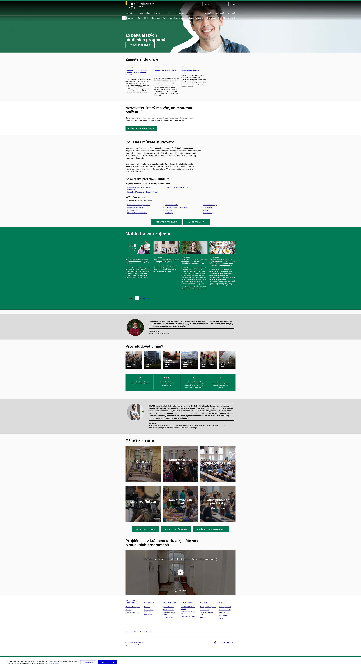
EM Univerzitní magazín (133, 607)
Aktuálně (149, 603)
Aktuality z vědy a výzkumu (208, 607)
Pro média (147, 607)
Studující (208, 13)
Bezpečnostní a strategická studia (138, 205)
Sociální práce (207, 207)
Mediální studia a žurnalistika (137, 213)
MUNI (135, 631)
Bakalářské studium (168, 610)
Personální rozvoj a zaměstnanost (176, 207)
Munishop (128, 610)
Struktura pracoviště (225, 607)
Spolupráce (187, 603)
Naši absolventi (223, 615)
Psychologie (169, 213)
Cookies (138, 645)
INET (130, 631)
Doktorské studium (168, 617)
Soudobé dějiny (208, 213)
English (232, 4)
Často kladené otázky (159, 18)
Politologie (168, 210)
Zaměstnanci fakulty (225, 610)
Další (144, 298)
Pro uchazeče (170, 603)
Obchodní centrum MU (132, 612)
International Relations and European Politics (142, 192)
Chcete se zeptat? (213, 18)
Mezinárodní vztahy (171, 205)
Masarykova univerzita (132, 602)
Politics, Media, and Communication (177, 187)
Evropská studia (132, 210)
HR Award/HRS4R (224, 612)
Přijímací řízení (129, 18)
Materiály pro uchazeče (177, 18)
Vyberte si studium (168, 607)
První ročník (230, 13)
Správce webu (130, 645)
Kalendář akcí (148, 614)
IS (126, 631)
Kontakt (221, 618)
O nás (222, 603)
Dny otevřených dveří (196, 18)
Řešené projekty (205, 610)
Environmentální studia (135, 207)
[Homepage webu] (140, 5)
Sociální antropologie (210, 205)
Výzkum (203, 603)
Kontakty (202, 617)
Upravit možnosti (53, 663)
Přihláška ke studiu (229, 18)
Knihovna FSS (143, 631)
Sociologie (206, 210)
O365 (150, 631)
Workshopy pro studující (188, 616)
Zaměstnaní (219, 13)
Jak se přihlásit (143, 18)
